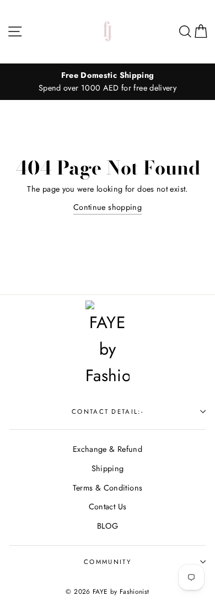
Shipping (108, 468)
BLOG (107, 525)
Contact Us (108, 506)
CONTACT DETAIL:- (107, 411)
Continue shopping (107, 207)
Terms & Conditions (108, 487)
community (107, 561)
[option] (107, 81)
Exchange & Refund (107, 449)
